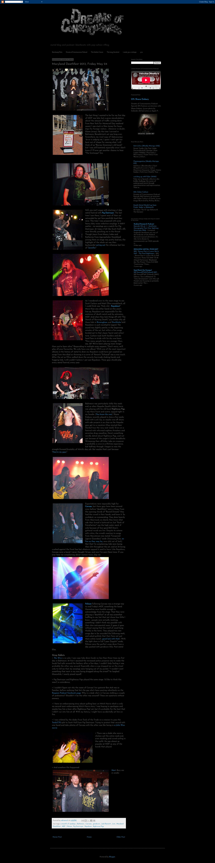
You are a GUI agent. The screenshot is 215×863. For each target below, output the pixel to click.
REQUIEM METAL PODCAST (146, 249)
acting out (100, 245)
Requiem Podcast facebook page (66, 693)
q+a (141, 52)
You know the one (104, 414)
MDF (64, 826)
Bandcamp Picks (57, 52)
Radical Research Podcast (144, 224)
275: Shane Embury (140, 99)
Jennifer (91, 248)
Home (89, 837)
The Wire (58, 658)
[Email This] (82, 820)
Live (114, 824)
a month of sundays (68, 824)
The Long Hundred (113, 52)
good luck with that (110, 639)
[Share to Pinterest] (94, 820)
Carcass (89, 824)
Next (113, 770)
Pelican (69, 826)
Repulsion (88, 826)
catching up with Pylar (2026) (144, 177)
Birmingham (102, 322)
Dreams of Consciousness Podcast (76, 52)
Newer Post (57, 837)
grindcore (97, 824)
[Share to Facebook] (91, 820)
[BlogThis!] (85, 820)
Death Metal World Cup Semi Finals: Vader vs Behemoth (144, 206)
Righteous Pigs (98, 826)
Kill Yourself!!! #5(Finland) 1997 (145, 272)
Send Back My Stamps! (143, 270)
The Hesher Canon (97, 52)
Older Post (121, 837)
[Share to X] (88, 820)
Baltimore (81, 824)
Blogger (112, 857)
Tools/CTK (56, 723)
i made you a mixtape (129, 52)
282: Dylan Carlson (140, 192)
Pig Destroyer (108, 213)
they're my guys (59, 452)
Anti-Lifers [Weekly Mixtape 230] (146, 146)
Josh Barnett (106, 824)
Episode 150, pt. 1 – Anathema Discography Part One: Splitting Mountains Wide (146, 228)
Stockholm (116, 322)
